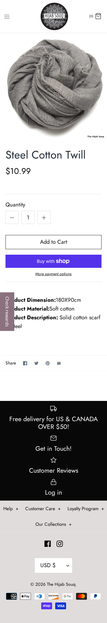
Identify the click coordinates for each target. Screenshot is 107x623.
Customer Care (43, 508)
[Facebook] (47, 544)
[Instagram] (60, 544)
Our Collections (53, 524)
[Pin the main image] (48, 363)
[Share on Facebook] (25, 363)
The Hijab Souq (61, 584)
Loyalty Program (85, 508)
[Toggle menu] (7, 16)
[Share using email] (59, 363)
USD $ (48, 565)
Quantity (15, 205)
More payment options (53, 274)
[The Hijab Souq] (53, 16)
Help (10, 508)
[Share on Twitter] (36, 363)
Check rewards (7, 311)
